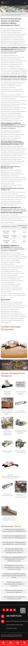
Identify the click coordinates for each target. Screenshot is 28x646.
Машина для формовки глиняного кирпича (14, 591)
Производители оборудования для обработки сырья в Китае (14, 543)
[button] (24, 344)
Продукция (10, 643)
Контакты (24, 643)
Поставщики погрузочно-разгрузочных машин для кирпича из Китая (14, 567)
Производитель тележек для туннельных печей (14, 598)
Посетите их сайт (19, 161)
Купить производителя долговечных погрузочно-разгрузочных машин (14, 550)
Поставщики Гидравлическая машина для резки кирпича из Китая (14, 575)
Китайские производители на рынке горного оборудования (14, 537)
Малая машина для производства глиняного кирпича (14, 584)
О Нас (17, 643)
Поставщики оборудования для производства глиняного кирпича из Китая (14, 559)
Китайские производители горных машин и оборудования (14, 530)
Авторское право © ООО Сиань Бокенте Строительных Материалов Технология (11, 635)
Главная (2, 14)
